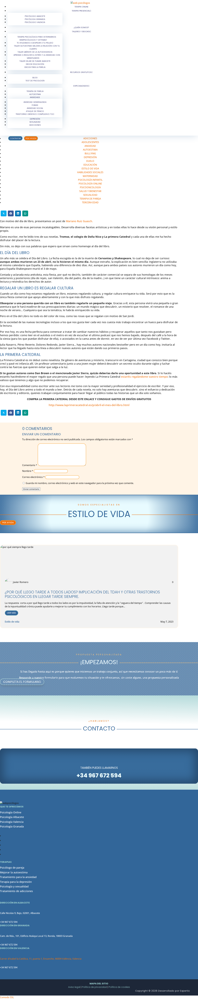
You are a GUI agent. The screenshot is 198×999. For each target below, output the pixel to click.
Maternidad (90, 176)
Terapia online (81, 6)
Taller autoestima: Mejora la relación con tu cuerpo (37, 47)
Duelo (90, 161)
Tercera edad (90, 202)
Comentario (29, 465)
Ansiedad (34, 97)
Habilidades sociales (90, 172)
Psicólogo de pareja (12, 867)
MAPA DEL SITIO (99, 983)
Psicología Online (10, 812)
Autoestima (90, 149)
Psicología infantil (90, 179)
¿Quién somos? (81, 27)
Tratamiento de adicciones (16, 891)
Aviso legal (74, 987)
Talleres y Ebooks (81, 31)
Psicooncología (90, 187)
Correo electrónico (33, 477)
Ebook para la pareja (34, 67)
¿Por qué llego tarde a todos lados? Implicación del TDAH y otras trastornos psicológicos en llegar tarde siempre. (82, 594)
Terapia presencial (81, 10)
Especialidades (80, 85)
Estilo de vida (90, 168)
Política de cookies (119, 987)
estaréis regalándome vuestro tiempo (144, 376)
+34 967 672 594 (8, 922)
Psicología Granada (12, 826)
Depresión (90, 157)
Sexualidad (90, 194)
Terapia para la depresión (16, 882)
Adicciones (35, 125)
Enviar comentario (31, 489)
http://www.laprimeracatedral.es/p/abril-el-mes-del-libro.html (89, 405)
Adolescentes (90, 142)
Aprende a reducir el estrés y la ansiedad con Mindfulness (36, 56)
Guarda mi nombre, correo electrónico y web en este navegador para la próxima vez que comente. (80, 483)
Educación (90, 164)
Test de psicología (35, 80)
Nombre (27, 471)
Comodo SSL (7, 997)
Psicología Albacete (12, 817)
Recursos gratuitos (80, 72)
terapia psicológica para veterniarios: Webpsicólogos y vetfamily (36, 38)
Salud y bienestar (90, 191)
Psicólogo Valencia (35, 22)
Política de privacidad (94, 987)
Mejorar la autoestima (14, 872)
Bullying (90, 153)
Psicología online (90, 183)
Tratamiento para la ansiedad (18, 877)
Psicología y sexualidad (14, 886)
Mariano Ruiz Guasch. (79, 221)
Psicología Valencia (11, 822)
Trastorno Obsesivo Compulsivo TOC (35, 114)
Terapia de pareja (90, 198)
